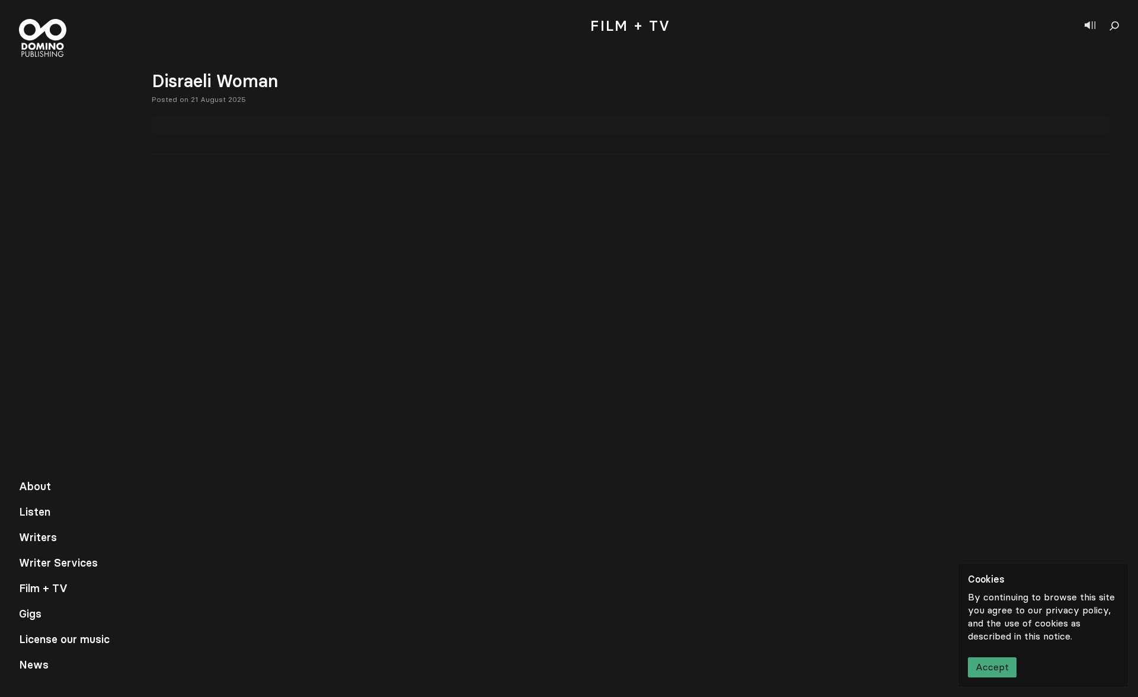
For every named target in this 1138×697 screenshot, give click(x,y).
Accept (992, 667)
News (34, 665)
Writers (38, 537)
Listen (34, 512)
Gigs (30, 614)
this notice (1047, 636)
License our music (64, 639)
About (35, 486)
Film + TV (43, 588)
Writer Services (58, 563)
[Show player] (1090, 26)
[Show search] (1114, 26)
